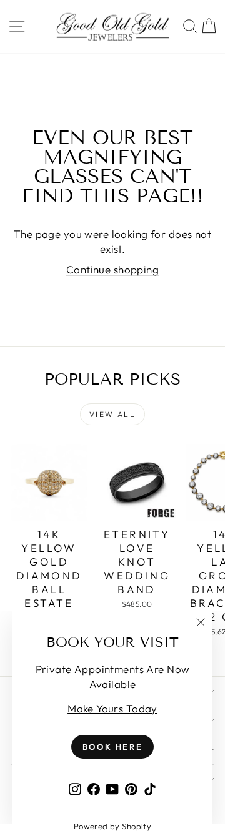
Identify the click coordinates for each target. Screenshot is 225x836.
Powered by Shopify (113, 826)
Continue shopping (112, 269)
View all (112, 414)
